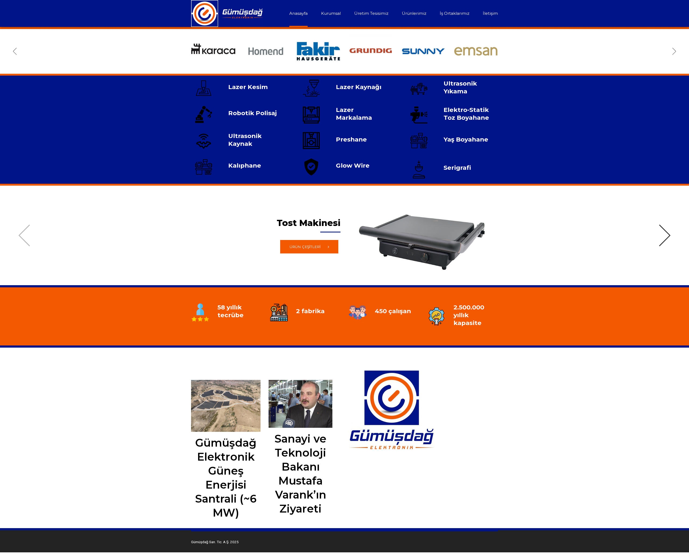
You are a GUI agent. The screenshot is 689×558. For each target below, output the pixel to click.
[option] (213, 51)
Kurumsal (331, 13)
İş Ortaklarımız (454, 13)
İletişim (490, 13)
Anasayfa (298, 13)
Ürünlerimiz (414, 13)
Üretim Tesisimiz (371, 13)
